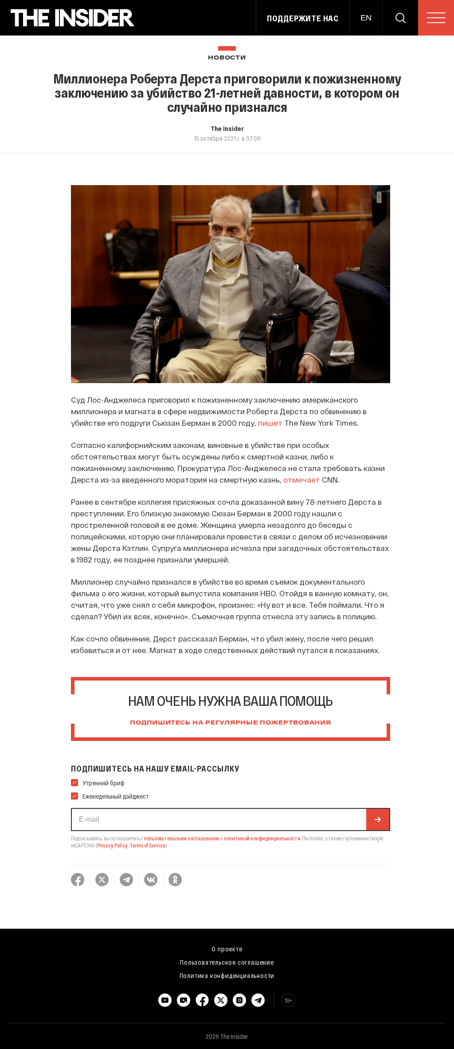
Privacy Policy (112, 845)
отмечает (302, 479)
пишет (271, 422)
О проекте (226, 949)
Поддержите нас (303, 18)
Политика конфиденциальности (227, 975)
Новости (227, 57)
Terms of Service (147, 845)
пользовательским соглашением (181, 838)
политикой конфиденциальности (262, 838)
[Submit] (377, 819)
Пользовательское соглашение (227, 962)
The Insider (227, 128)
